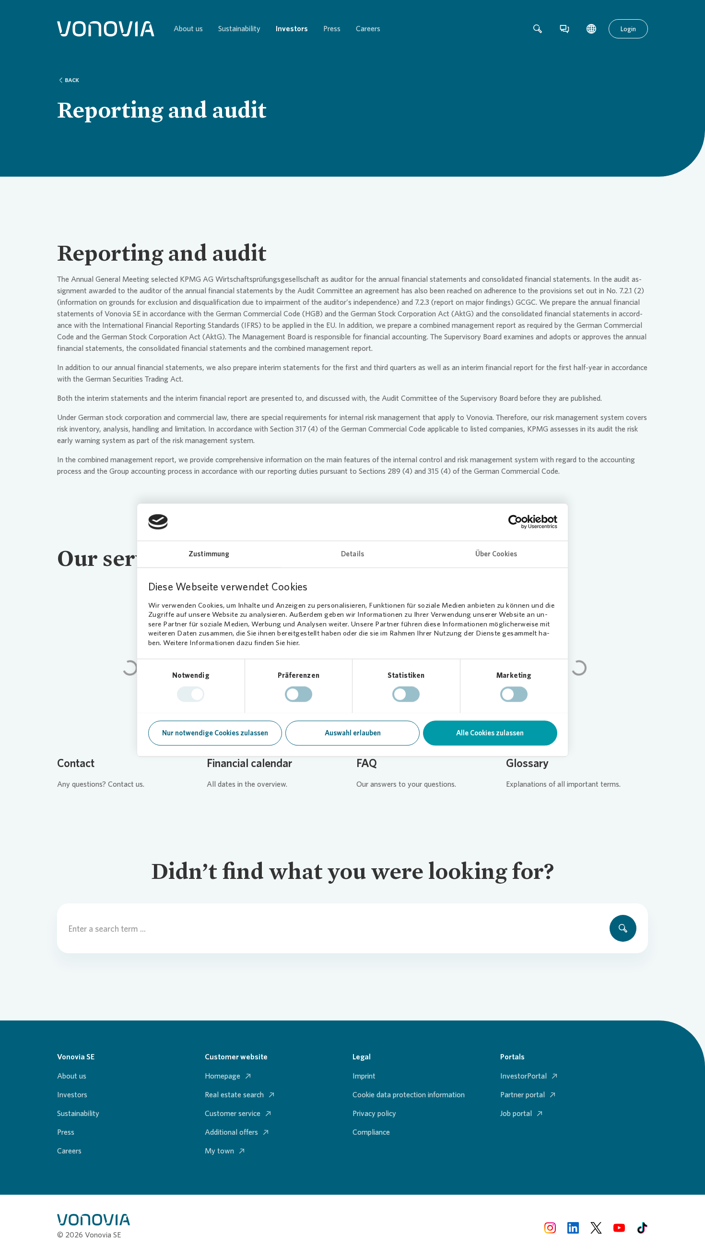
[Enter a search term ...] (623, 928)
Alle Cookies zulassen (490, 733)
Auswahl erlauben (353, 733)
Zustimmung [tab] (208, 554)
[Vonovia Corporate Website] (105, 28)
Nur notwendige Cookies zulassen (215, 733)
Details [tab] (352, 554)
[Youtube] (619, 1227)
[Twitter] (596, 1227)
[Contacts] (564, 28)
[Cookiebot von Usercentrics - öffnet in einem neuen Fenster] (515, 522)
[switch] (298, 694)
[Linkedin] (573, 1227)
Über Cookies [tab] (496, 554)
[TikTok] (642, 1227)
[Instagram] (550, 1227)
